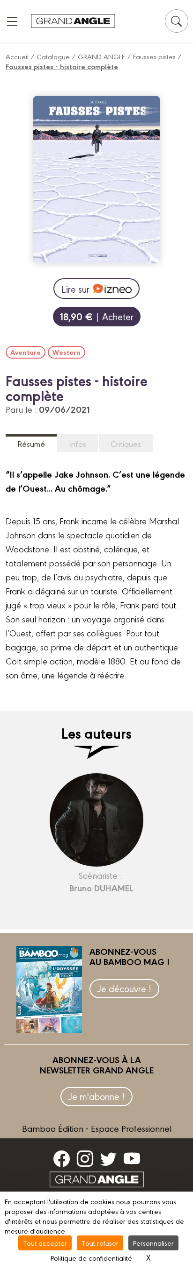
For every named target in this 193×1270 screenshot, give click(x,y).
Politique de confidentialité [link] (91, 1258)
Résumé (31, 443)
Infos (77, 443)
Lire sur (75, 288)
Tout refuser (100, 1243)
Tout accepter (45, 1243)
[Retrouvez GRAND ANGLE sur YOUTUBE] (132, 1158)
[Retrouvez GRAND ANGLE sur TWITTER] (108, 1158)
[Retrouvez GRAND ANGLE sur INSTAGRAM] (85, 1158)
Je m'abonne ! (96, 1096)
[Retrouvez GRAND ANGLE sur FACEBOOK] (61, 1158)
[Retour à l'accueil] (73, 21)
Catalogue (53, 56)
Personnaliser (153, 1243)
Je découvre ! (124, 988)
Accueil (17, 56)
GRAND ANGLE (101, 56)
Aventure (25, 352)
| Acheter (97, 316)
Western (66, 352)
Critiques (126, 443)
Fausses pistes (154, 56)
